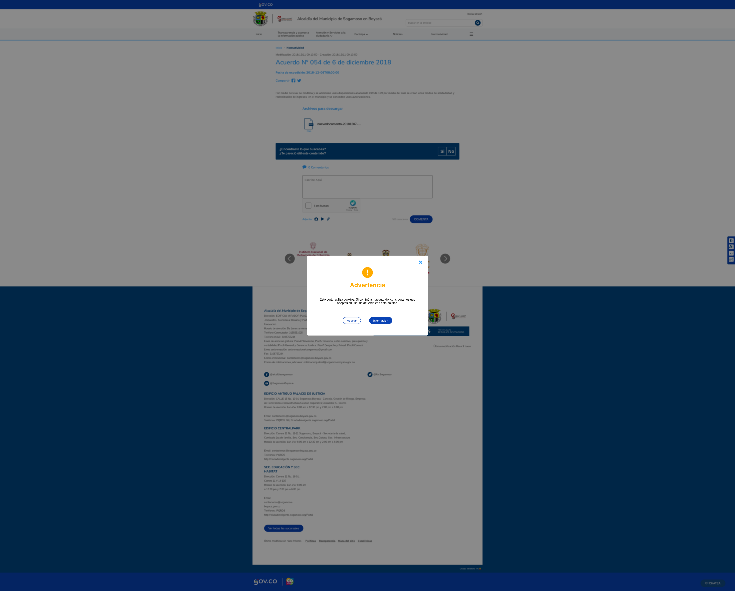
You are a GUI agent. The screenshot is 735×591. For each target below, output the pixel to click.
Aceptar (352, 320)
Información (380, 320)
